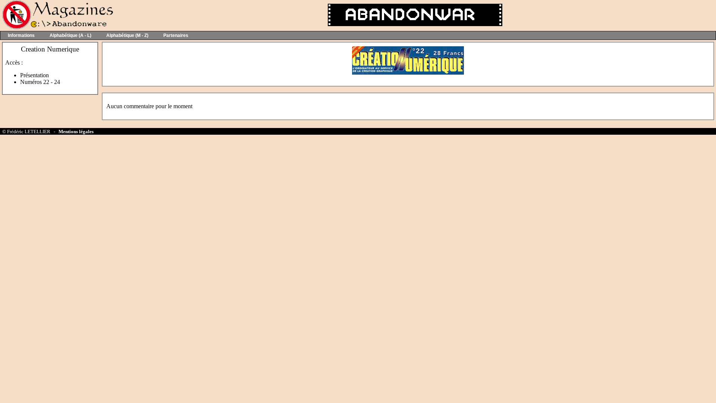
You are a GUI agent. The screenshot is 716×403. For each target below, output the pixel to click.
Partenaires (175, 35)
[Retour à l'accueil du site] (57, 27)
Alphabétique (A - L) (70, 35)
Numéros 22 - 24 (40, 82)
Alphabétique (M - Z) (127, 35)
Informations (21, 35)
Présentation (34, 75)
